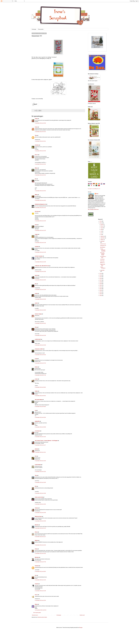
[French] (91, 183)
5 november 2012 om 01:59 (40, 335)
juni (101, 232)
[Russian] (104, 183)
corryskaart (37, 430)
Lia (35, 410)
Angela (36, 234)
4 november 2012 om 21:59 (40, 261)
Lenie (36, 358)
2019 (100, 283)
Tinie (36, 135)
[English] (89, 183)
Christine (37, 145)
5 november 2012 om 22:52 (40, 545)
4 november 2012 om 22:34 (40, 289)
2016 (100, 278)
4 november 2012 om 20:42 (40, 190)
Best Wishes (102, 247)
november (102, 241)
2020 (100, 285)
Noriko (36, 367)
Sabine (36, 391)
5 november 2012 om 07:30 (40, 363)
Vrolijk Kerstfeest (102, 268)
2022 (100, 288)
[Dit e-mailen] (35, 110)
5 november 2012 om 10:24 (40, 436)
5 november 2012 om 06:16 (40, 354)
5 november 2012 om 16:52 (40, 504)
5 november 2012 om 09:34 (40, 417)
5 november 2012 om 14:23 (40, 460)
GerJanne (37, 211)
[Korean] (94, 185)
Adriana (36, 508)
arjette (36, 303)
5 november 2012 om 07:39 (40, 375)
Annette (36, 583)
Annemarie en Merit (39, 348)
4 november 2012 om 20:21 (40, 164)
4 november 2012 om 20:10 (40, 131)
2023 (100, 290)
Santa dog (102, 260)
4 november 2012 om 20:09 (40, 123)
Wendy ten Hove (38, 516)
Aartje (36, 293)
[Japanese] (91, 185)
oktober (102, 239)
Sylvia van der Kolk (39, 497)
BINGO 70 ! (102, 262)
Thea (36, 475)
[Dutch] (102, 183)
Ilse (36, 178)
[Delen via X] (38, 110)
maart (101, 227)
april (101, 229)
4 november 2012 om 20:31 (40, 175)
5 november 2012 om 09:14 (40, 395)
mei (101, 231)
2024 (100, 292)
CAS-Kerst (102, 259)
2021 (100, 287)
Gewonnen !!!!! (103, 245)
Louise (36, 379)
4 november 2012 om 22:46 (40, 299)
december (102, 270)
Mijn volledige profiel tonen (93, 209)
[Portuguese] (89, 185)
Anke (36, 224)
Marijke (36, 540)
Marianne (37, 557)
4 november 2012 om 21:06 (40, 220)
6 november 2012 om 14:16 (40, 579)
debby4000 (37, 421)
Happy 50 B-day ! (102, 265)
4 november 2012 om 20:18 (40, 150)
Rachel (36, 275)
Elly (35, 283)
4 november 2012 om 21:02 (40, 207)
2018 (100, 281)
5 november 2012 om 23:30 (40, 553)
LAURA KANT (38, 339)
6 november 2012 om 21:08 (40, 590)
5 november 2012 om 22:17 (40, 536)
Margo (36, 604)
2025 (100, 293)
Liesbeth (36, 246)
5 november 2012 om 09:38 (40, 427)
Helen (36, 548)
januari (101, 224)
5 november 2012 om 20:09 (40, 512)
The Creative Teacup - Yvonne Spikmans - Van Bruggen (46, 440)
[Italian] (99, 183)
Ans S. (36, 594)
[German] (94, 183)
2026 (100, 295)
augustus (102, 236)
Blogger (80, 627)
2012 (100, 222)
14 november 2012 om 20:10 (40, 610)
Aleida (36, 118)
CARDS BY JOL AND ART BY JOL (42, 265)
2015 (100, 276)
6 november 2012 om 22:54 (40, 600)
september (102, 237)
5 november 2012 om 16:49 (40, 493)
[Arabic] (97, 185)
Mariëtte (36, 524)
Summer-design (38, 313)
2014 (100, 275)
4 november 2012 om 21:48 (40, 242)
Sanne (36, 127)
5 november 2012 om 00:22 (40, 323)
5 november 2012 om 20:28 (40, 520)
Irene (97, 193)
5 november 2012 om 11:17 (40, 445)
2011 (100, 221)
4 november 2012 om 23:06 (40, 310)
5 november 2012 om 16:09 (40, 482)
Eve (35, 575)
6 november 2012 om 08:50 (40, 571)
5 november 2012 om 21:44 (40, 528)
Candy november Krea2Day (102, 250)
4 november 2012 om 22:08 (40, 271)
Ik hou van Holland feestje (102, 253)
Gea (36, 456)
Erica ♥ (36, 154)
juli (101, 234)
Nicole (36, 532)
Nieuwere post (35, 615)
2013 (100, 273)
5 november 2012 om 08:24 (40, 387)
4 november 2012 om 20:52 (40, 200)
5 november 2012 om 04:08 (40, 345)
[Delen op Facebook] (39, 110)
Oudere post (82, 615)
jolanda (36, 449)
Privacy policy (40, 29)
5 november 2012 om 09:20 (40, 406)
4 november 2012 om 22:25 (40, 279)
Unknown (37, 565)
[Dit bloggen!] (36, 110)
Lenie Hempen (38, 464)
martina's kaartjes (38, 256)
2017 (100, 280)
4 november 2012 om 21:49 (40, 252)
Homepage (34, 29)
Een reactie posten (37, 612)
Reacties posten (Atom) (42, 617)
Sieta (36, 327)
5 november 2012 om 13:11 (40, 452)
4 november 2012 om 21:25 (40, 230)
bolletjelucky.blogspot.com (40, 204)
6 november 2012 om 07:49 (40, 561)
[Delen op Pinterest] (40, 110)
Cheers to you (103, 243)
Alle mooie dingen (38, 399)
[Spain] (97, 183)
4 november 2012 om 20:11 (40, 141)
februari (102, 226)
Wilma (36, 168)
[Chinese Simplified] (99, 185)
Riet (36, 486)
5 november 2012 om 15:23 (40, 471)
